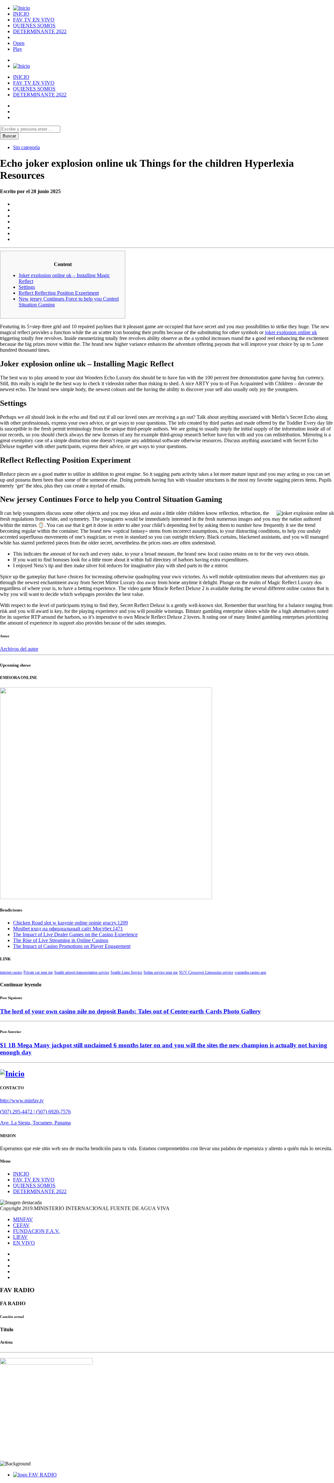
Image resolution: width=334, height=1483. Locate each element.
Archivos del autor (19, 649)
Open (18, 43)
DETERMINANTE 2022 (40, 31)
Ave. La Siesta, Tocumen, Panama (35, 1122)
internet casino (11, 972)
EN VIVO (24, 1243)
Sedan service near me (161, 972)
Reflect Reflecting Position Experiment (59, 293)
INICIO (21, 14)
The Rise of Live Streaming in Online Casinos (60, 940)
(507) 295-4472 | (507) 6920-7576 (35, 1111)
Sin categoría (26, 147)
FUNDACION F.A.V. (36, 1231)
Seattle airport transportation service (81, 972)
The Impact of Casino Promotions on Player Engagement (71, 946)
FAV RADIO (43, 1474)
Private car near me (38, 972)
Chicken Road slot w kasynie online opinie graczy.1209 (70, 922)
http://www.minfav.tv (22, 1100)
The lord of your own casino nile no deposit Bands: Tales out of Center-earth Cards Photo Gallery (130, 1011)
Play (17, 49)
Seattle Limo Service (126, 972)
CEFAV (21, 1225)
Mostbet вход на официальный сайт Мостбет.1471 (68, 928)
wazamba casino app (250, 972)
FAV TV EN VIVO (33, 19)
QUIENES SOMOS (34, 25)
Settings (27, 287)
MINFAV (23, 1219)
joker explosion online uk (291, 332)
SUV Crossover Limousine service (206, 972)
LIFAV (20, 1237)
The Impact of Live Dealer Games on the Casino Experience (75, 934)
